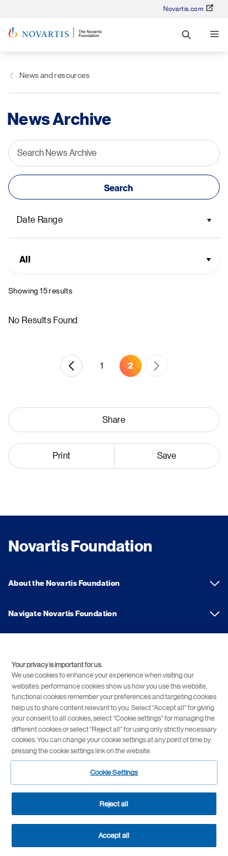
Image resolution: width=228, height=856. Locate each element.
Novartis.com (183, 9)
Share (114, 420)
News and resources (54, 75)
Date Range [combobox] (40, 220)
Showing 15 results (40, 291)
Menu (214, 34)
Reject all (114, 803)
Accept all (114, 835)
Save (167, 455)
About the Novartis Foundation (215, 584)
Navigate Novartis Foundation (215, 614)
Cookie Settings (114, 772)
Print (62, 455)
